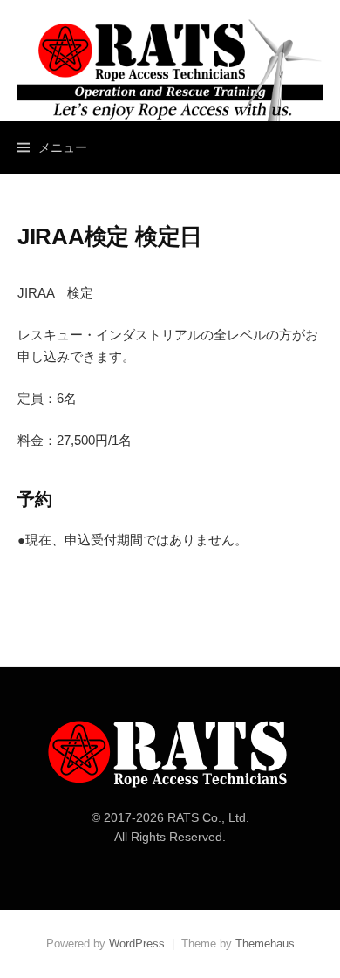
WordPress (137, 943)
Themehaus (265, 943)
